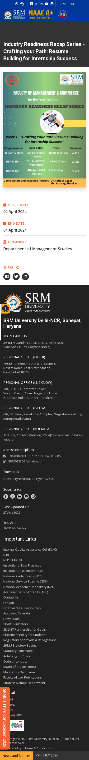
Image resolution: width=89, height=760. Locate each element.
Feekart (8, 603)
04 (47, 456)
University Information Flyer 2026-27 (29, 478)
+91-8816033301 (19, 456)
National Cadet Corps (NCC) (22, 576)
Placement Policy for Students (24, 635)
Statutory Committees (18, 651)
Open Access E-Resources (22, 608)
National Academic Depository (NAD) (29, 587)
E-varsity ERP (12, 715)
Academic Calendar (17, 613)
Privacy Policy (12, 748)
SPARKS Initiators (15, 624)
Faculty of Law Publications (22, 677)
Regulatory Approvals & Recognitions (29, 640)
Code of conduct (15, 661)
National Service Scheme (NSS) (25, 581)
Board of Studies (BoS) (19, 666)
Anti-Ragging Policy (16, 656)
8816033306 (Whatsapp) (25, 461)
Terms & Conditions (38, 748)
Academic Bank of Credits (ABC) (25, 592)
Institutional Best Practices (22, 565)
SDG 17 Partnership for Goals (24, 629)
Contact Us (11, 597)
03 (41, 456)
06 (59, 456)
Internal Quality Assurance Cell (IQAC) (30, 549)
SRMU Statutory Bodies (20, 645)
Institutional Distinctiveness (23, 570)
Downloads (11, 619)
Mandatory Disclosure (19, 672)
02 (35, 456)
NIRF (6, 554)
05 (53, 456)
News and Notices (16, 755)
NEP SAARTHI (12, 560)
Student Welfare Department (24, 683)
